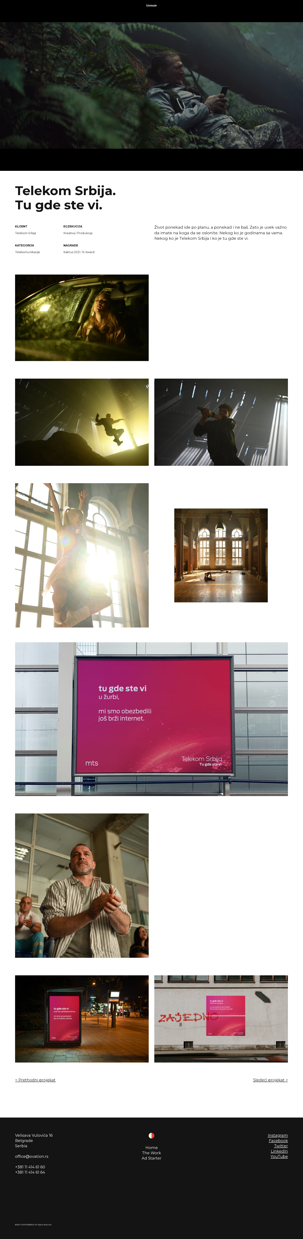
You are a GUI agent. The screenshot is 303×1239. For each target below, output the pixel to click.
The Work (151, 1153)
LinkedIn (279, 1151)
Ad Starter (151, 1158)
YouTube (279, 1156)
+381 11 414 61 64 (30, 1172)
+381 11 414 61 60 (30, 1167)
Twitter (281, 1146)
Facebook (278, 1140)
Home (151, 1147)
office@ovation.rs (31, 1156)
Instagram (278, 1135)
